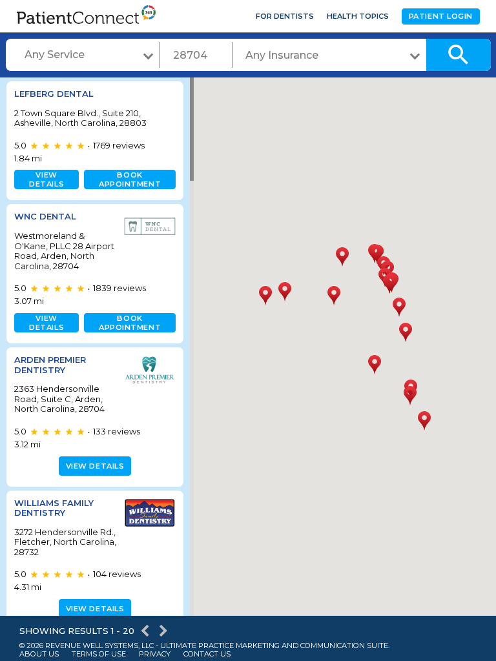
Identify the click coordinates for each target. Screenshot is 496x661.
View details (46, 179)
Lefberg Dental (54, 93)
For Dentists (285, 16)
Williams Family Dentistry (54, 508)
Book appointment (130, 179)
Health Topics (358, 16)
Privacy (154, 654)
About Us (39, 654)
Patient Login (441, 16)
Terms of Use (99, 654)
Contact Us (207, 654)
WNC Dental (45, 216)
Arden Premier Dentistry (50, 364)
